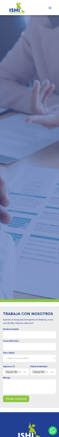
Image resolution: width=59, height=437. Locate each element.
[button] (52, 430)
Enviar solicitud (16, 399)
